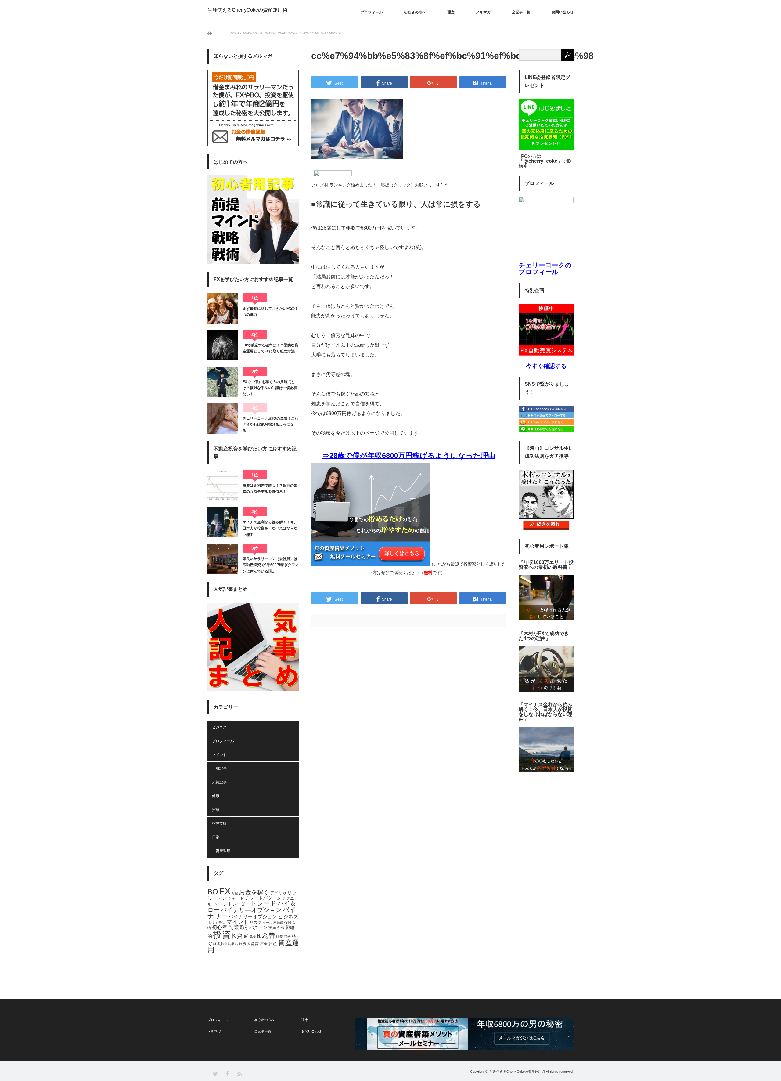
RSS (239, 1073)
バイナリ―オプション (251, 909)
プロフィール (372, 12)
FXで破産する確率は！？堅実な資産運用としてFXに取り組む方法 (270, 348)
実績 (215, 810)
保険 (288, 922)
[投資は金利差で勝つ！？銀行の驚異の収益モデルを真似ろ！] (222, 485)
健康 (215, 796)
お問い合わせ (563, 12)
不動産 (278, 922)
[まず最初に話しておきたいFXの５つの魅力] (222, 308)
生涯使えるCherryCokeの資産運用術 (247, 10)
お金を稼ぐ (254, 892)
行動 (238, 944)
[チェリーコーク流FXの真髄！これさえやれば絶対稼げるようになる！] (222, 418)
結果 (231, 944)
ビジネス (219, 727)
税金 (287, 936)
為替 (268, 935)
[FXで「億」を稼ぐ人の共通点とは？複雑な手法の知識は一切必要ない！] (222, 382)
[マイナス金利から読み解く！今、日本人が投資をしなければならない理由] (222, 522)
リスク (255, 922)
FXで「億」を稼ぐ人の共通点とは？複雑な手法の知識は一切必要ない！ (270, 388)
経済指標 (220, 944)
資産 (272, 943)
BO (212, 892)
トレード (263, 903)
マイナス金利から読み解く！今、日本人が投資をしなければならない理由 (270, 528)
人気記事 (219, 782)
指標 (252, 936)
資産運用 (223, 851)
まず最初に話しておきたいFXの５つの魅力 (270, 311)
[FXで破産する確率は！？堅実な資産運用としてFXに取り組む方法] (222, 345)
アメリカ (278, 893)
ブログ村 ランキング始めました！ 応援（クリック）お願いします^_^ (379, 185)
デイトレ (219, 904)
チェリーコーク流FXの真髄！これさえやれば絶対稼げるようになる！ (270, 424)
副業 (233, 927)
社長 (279, 937)
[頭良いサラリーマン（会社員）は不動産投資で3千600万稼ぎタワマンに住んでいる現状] (222, 559)
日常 (215, 837)
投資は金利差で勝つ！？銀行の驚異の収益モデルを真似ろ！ (270, 488)
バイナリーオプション (252, 916)
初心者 (219, 927)
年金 (281, 928)
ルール (267, 922)
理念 (451, 12)
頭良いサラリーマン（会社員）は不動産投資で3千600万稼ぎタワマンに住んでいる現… (271, 565)
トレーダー (238, 904)
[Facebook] (546, 410)
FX (224, 891)
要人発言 (251, 944)
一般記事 (219, 768)
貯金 (264, 944)
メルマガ (483, 12)
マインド (219, 755)
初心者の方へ (415, 12)
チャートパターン (263, 898)
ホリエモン (216, 922)
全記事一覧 (521, 12)
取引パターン (254, 927)
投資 (222, 935)
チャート (236, 898)
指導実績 (219, 823)
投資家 (240, 936)
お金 (234, 893)
